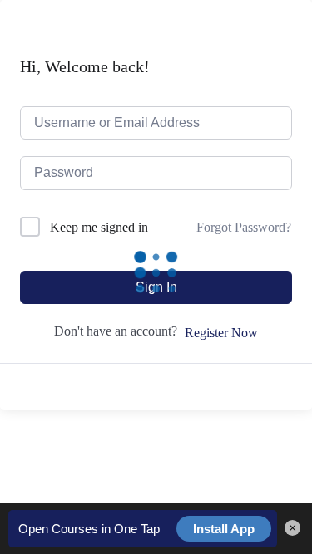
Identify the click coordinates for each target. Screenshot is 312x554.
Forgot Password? (243, 227)
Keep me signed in (99, 227)
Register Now (221, 333)
